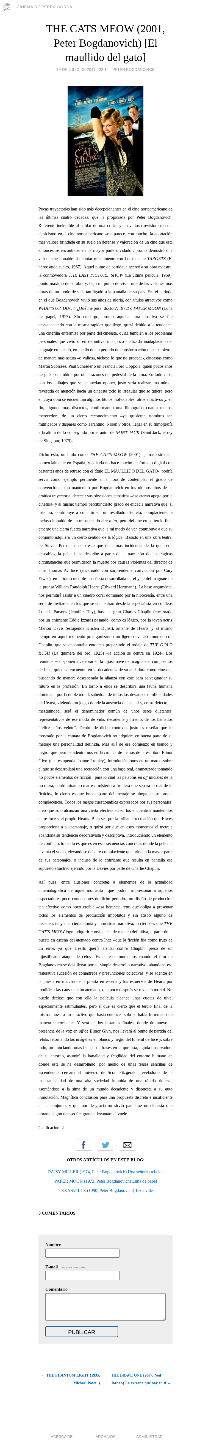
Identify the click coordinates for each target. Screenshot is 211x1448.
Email (127, 1145)
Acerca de (62, 1436)
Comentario (56, 1289)
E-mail (65, 1267)
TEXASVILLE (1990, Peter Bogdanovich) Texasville (106, 1190)
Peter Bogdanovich (133, 69)
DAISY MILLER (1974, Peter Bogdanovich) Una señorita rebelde (105, 1171)
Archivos (105, 1436)
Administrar (149, 1436)
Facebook (83, 1145)
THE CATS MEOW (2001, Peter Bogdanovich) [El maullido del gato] (105, 42)
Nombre (53, 1244)
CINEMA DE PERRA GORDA (44, 7)
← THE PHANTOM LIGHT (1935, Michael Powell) (70, 1379)
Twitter (105, 1145)
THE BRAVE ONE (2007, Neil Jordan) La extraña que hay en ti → (141, 1379)
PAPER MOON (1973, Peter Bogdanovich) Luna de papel (105, 1181)
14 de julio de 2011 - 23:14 (83, 69)
